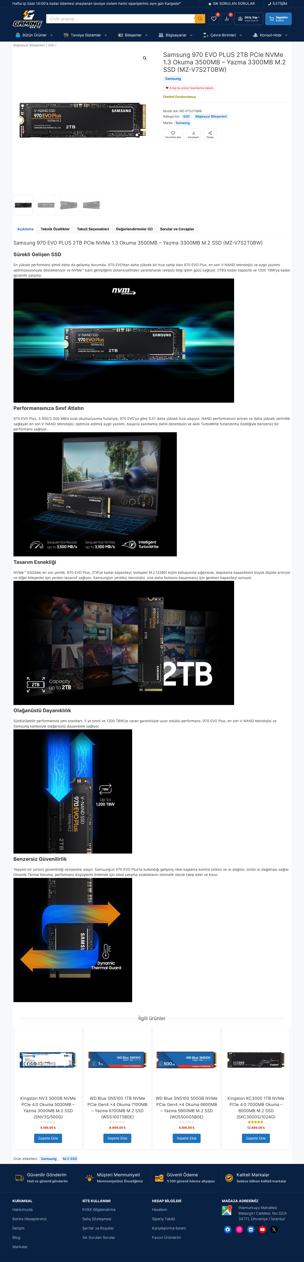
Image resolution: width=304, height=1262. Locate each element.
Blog (16, 1237)
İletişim (18, 1228)
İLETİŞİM (280, 3)
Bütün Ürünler (35, 35)
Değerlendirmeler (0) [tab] (134, 229)
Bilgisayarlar (176, 35)
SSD (51, 45)
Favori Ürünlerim (166, 1237)
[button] (144, 58)
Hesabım (159, 1209)
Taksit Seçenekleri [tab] (93, 229)
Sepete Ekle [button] (48, 1138)
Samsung (173, 79)
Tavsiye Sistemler (86, 35)
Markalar (20, 1247)
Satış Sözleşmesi (96, 1219)
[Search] (200, 18)
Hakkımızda (22, 1209)
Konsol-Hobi (270, 35)
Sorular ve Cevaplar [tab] (177, 229)
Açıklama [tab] (25, 229)
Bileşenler (133, 35)
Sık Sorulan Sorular (98, 1237)
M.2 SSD (70, 1159)
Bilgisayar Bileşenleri (29, 45)
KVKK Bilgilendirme (99, 1209)
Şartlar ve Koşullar (98, 1228)
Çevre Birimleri (223, 35)
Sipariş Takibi (163, 1219)
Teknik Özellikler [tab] (55, 229)
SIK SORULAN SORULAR (234, 3)
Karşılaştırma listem (169, 1228)
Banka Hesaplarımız (29, 1219)
